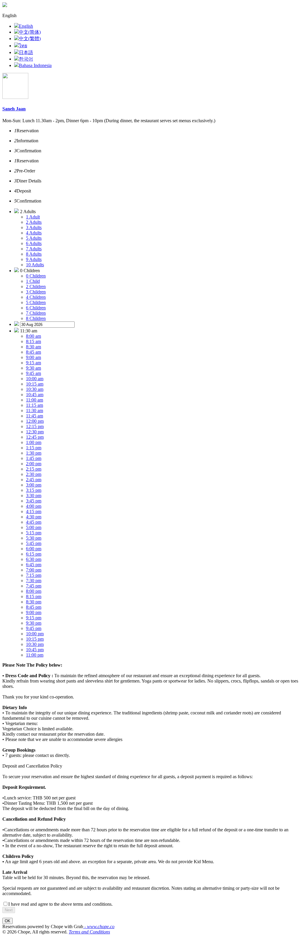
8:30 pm (33, 601)
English (26, 26)
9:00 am (33, 357)
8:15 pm (33, 596)
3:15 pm (33, 490)
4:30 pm (33, 516)
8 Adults (34, 254)
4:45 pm (33, 522)
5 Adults (34, 238)
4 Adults (34, 232)
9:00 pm (33, 612)
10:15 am (34, 383)
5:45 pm (33, 543)
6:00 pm (33, 548)
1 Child (33, 281)
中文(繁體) (30, 38)
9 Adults (34, 259)
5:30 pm (33, 538)
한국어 (26, 58)
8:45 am (33, 352)
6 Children (36, 307)
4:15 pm (33, 511)
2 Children (36, 286)
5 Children (36, 302)
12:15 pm (35, 426)
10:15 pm (35, 638)
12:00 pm (35, 421)
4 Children (36, 297)
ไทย (23, 45)
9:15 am (33, 362)
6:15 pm (33, 553)
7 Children (36, 313)
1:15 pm (33, 447)
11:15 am (34, 405)
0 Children (36, 275)
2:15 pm (33, 468)
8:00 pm (33, 591)
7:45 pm (33, 585)
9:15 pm (33, 617)
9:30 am (33, 367)
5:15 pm (33, 532)
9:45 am (33, 373)
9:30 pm (33, 623)
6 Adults (34, 243)
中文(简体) (30, 32)
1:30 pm (33, 453)
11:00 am (34, 399)
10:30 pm (35, 644)
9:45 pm (33, 628)
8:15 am (33, 341)
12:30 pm (35, 431)
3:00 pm (33, 484)
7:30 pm (33, 580)
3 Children (36, 291)
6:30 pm (33, 559)
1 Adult (33, 216)
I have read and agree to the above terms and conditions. (60, 904)
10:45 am (34, 394)
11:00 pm (34, 654)
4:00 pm (33, 506)
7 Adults (34, 248)
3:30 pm (33, 495)
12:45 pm (35, 437)
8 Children (36, 318)
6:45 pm (33, 564)
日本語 (26, 52)
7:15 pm (33, 575)
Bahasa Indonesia (35, 65)
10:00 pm (35, 633)
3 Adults (34, 227)
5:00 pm (33, 527)
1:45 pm (33, 458)
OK (7, 921)
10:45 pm (35, 649)
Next (9, 910)
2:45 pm (33, 479)
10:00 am (34, 378)
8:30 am (33, 346)
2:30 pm (33, 474)
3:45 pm (33, 500)
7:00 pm (33, 569)
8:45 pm (33, 607)
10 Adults (35, 264)
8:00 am (33, 336)
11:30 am (34, 410)
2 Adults (34, 222)
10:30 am (34, 389)
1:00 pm (33, 442)
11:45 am (34, 415)
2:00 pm (33, 463)
